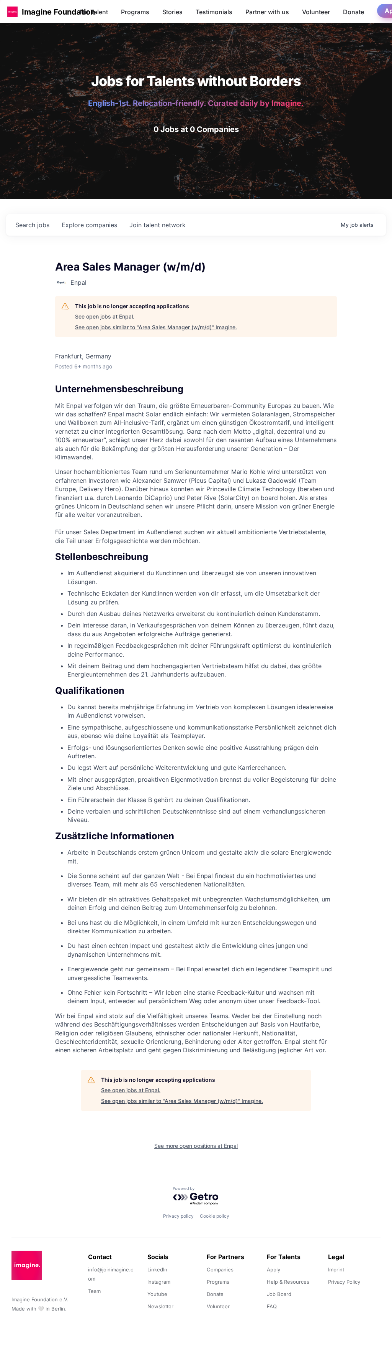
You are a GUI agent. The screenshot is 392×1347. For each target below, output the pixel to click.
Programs (135, 12)
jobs (32, 225)
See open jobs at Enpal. (104, 316)
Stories (172, 12)
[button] (12, 11)
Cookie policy (214, 1216)
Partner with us (267, 12)
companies (89, 225)
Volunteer (316, 12)
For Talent (94, 12)
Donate (353, 12)
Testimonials (214, 12)
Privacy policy (178, 1216)
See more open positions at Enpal (196, 1145)
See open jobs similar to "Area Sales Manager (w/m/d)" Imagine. (156, 327)
